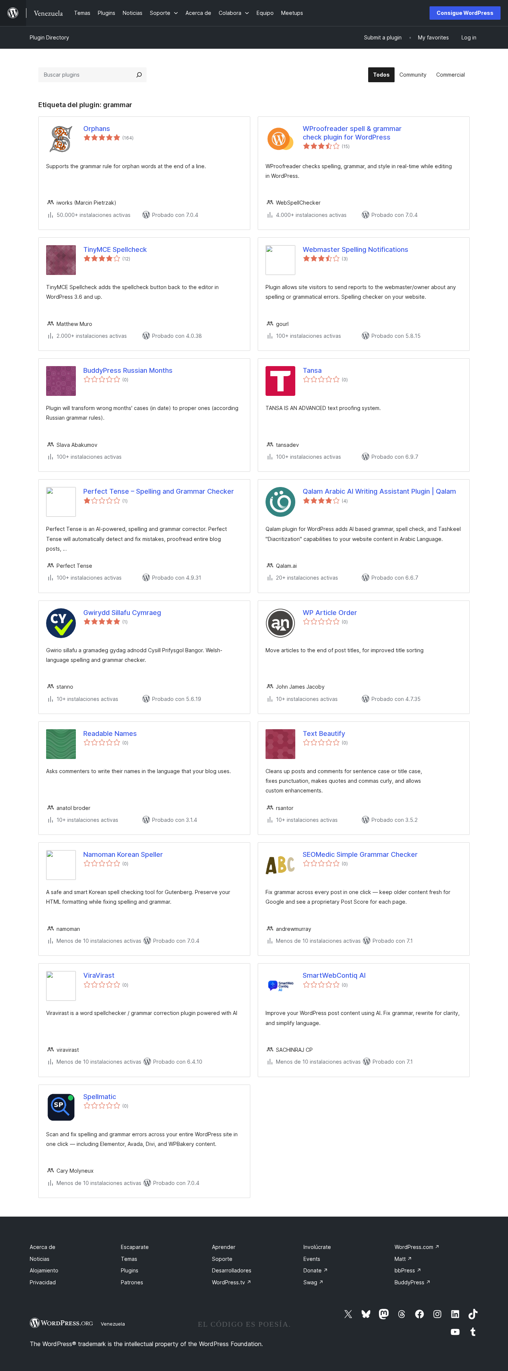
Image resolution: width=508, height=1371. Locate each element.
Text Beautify (324, 733)
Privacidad (43, 1282)
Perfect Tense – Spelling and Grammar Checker (158, 491)
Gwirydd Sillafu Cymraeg (122, 612)
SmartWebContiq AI (334, 975)
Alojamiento (44, 1270)
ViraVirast (99, 975)
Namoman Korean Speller (123, 854)
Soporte (222, 1259)
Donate (315, 1270)
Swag (313, 1282)
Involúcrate (317, 1247)
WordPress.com (417, 1247)
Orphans (96, 128)
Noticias (39, 1259)
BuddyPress (413, 1282)
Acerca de (42, 1247)
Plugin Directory (49, 37)
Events (311, 1259)
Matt (403, 1259)
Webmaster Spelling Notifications (355, 249)
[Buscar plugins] (139, 74)
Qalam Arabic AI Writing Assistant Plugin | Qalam (379, 491)
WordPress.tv (231, 1282)
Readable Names (110, 733)
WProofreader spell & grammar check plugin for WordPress (352, 133)
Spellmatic (99, 1097)
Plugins (129, 1270)
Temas (129, 1259)
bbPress (408, 1270)
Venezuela (113, 1324)
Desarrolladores (231, 1270)
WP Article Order (330, 612)
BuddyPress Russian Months (128, 370)
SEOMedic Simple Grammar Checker (360, 854)
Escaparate (135, 1247)
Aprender (223, 1247)
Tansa (312, 370)
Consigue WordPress (465, 13)
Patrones (132, 1282)
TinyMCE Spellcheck (115, 249)
